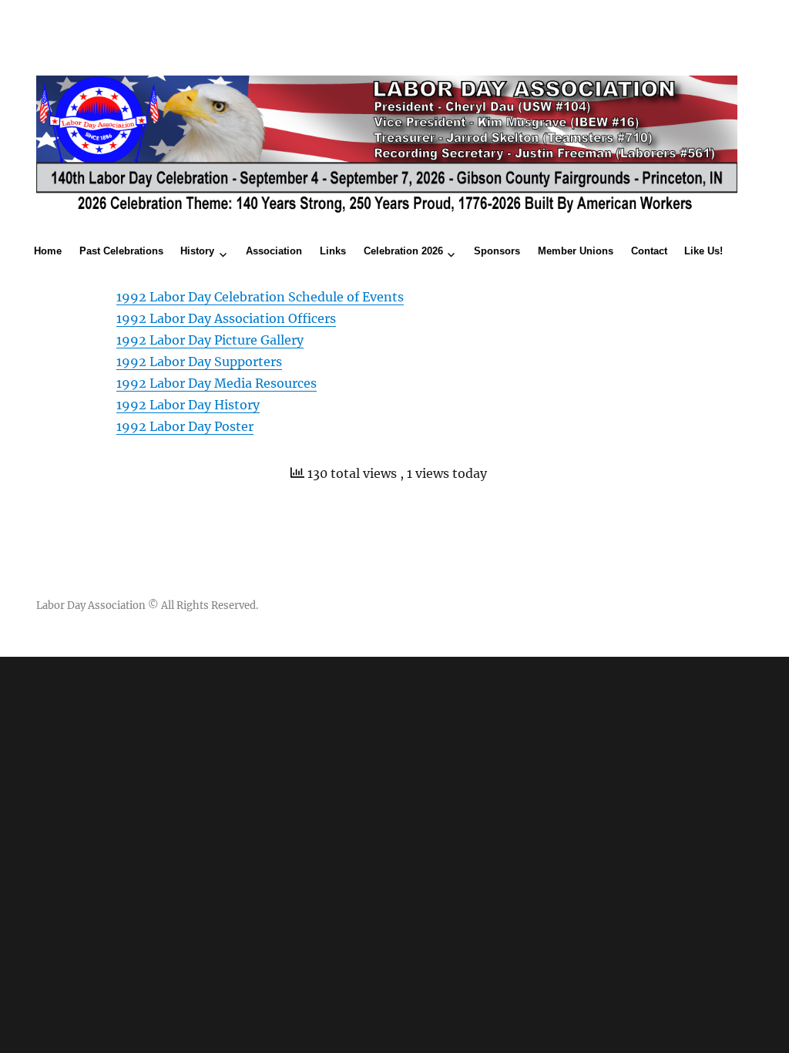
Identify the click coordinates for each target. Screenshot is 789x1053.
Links (333, 251)
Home (48, 251)
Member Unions (575, 251)
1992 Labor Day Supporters (199, 361)
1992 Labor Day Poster (184, 426)
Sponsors (497, 251)
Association (274, 251)
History (197, 251)
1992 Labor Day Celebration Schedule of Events (260, 296)
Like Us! (703, 251)
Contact (649, 251)
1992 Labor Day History (188, 404)
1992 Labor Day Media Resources (216, 383)
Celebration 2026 (403, 251)
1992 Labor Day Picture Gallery (210, 340)
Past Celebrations (121, 251)
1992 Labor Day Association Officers (226, 318)
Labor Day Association (91, 605)
